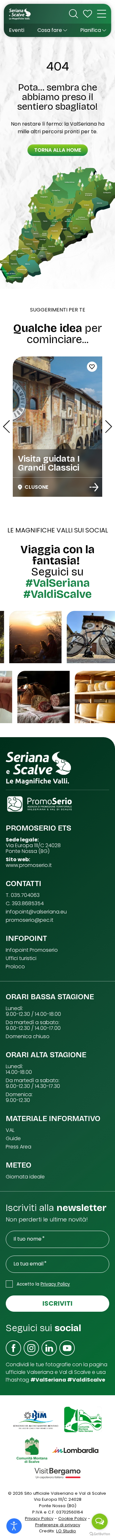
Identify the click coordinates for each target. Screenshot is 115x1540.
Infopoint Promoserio (32, 950)
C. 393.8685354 (25, 903)
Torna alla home (57, 150)
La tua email (28, 1264)
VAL (10, 1130)
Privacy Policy (55, 1284)
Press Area (18, 1147)
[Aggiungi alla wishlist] (92, 367)
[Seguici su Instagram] (31, 1348)
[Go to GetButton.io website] (99, 1534)
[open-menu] (101, 14)
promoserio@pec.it (29, 920)
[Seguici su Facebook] (13, 1348)
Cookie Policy (72, 1518)
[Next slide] (108, 426)
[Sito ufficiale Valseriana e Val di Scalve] (20, 14)
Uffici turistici (21, 958)
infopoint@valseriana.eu (36, 912)
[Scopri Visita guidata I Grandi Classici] (93, 487)
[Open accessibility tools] (14, 1526)
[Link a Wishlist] (87, 13)
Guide (13, 1138)
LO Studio (66, 1531)
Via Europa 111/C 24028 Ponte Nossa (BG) (33, 848)
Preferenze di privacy (57, 1525)
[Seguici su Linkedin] (49, 1348)
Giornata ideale (25, 1177)
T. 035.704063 (23, 895)
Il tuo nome (27, 1239)
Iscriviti (57, 1303)
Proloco (15, 967)
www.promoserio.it (29, 865)
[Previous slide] (6, 426)
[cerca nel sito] (73, 13)
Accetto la (43, 1284)
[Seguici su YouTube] (67, 1348)
